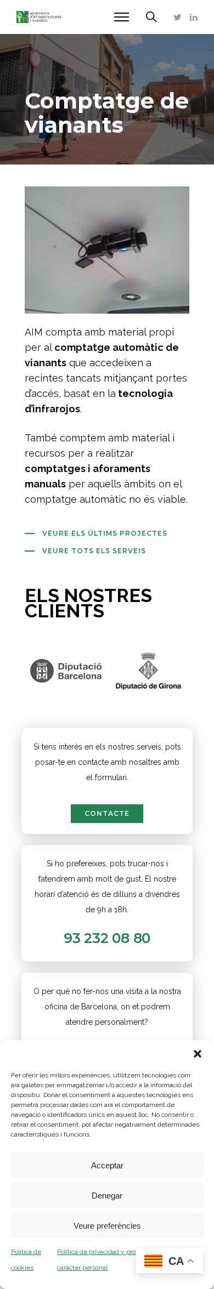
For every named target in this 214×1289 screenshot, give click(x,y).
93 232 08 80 (107, 938)
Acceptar (107, 1165)
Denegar (107, 1195)
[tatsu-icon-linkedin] (194, 17)
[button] (197, 1053)
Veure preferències (107, 1225)
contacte (107, 813)
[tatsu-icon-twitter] (177, 17)
